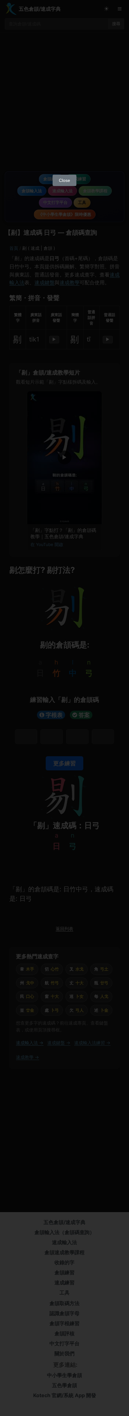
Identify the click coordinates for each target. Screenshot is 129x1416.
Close (64, 180)
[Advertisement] (64, 103)
